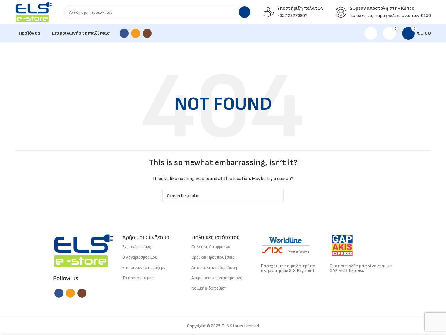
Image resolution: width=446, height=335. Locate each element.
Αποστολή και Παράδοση (214, 267)
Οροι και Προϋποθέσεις (213, 257)
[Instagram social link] (147, 33)
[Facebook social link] (124, 33)
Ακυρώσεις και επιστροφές (216, 277)
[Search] (244, 12)
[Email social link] (135, 33)
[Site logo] (33, 12)
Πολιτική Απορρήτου (210, 246)
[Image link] (83, 250)
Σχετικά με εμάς (136, 246)
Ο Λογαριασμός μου (139, 257)
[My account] (370, 33)
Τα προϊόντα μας (138, 277)
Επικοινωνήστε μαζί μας (144, 267)
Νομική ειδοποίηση (209, 288)
